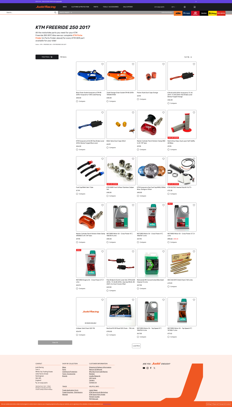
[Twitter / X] (154, 368)
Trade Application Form (70, 390)
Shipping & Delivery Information (100, 367)
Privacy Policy (107, 404)
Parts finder (64, 12)
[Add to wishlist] (102, 64)
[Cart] (194, 7)
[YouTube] (144, 368)
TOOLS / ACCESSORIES (111, 7)
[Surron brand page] (212, 13)
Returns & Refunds (95, 369)
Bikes (64, 367)
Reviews (92, 374)
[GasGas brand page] (195, 13)
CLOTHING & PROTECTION (80, 7)
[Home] (46, 7)
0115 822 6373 (159, 7)
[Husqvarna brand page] (186, 13)
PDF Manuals (93, 399)
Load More (136, 346)
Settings (209, 404)
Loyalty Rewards (94, 376)
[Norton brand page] (204, 13)
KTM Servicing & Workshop (98, 392)
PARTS (96, 7)
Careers (92, 380)
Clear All (55, 342)
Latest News (93, 390)
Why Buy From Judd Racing (98, 372)
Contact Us (93, 382)
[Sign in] (185, 7)
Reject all (215, 404)
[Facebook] (151, 368)
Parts (64, 369)
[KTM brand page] (178, 13)
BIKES (65, 7)
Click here (59, 1)
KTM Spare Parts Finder (97, 395)
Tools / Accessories (68, 374)
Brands (64, 376)
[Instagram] (148, 368)
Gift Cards (92, 378)
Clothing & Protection (69, 372)
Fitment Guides (94, 397)
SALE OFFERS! (128, 7)
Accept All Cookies (225, 404)
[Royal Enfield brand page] (221, 13)
